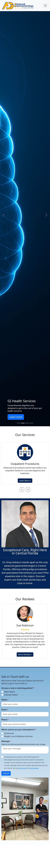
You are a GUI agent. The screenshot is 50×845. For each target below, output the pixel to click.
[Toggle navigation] (45, 5)
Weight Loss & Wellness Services (18, 734)
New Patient (9, 689)
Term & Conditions (33, 765)
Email (4, 707)
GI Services (9, 730)
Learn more (34, 416)
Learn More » (25, 478)
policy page (22, 765)
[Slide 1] (18, 423)
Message (23, 739)
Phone (5, 717)
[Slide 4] (31, 423)
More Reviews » (25, 652)
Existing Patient (11, 692)
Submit (6, 771)
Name (4, 697)
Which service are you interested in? (18, 727)
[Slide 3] (27, 423)
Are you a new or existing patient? (18, 685)
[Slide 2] (23, 423)
